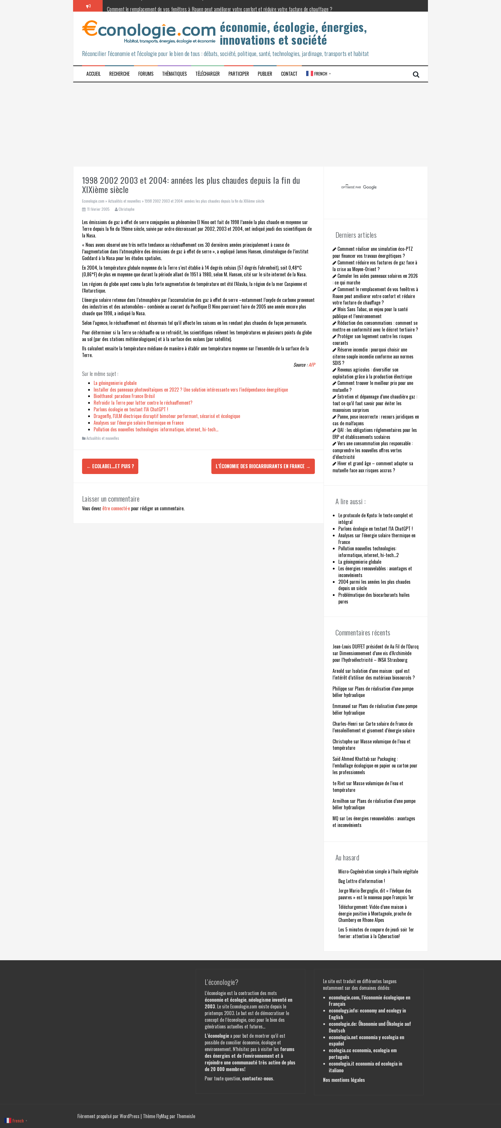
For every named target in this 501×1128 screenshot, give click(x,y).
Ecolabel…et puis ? (110, 466)
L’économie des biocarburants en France (263, 466)
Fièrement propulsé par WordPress (109, 1116)
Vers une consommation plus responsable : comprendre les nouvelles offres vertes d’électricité (373, 450)
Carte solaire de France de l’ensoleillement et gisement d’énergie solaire (374, 727)
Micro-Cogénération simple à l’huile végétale (378, 871)
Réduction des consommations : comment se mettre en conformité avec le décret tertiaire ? (375, 326)
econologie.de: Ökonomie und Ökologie (366, 1023)
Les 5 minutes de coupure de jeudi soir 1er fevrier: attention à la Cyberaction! (376, 933)
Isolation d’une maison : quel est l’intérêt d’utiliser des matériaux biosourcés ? (374, 674)
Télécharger (207, 74)
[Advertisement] (250, 123)
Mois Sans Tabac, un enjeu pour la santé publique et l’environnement (370, 312)
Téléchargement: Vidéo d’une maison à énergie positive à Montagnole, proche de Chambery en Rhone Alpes (374, 913)
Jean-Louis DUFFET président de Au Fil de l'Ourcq (376, 646)
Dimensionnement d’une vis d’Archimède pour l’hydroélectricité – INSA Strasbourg (372, 656)
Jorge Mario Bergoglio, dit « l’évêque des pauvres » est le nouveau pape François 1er (376, 894)
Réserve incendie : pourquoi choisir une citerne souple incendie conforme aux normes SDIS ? (373, 356)
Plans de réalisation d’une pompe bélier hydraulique (373, 692)
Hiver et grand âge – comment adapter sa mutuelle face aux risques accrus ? (373, 466)
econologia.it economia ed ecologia (363, 1063)
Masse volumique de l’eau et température (372, 745)
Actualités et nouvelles (124, 201)
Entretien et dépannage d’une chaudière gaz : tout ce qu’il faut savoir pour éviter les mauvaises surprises (375, 403)
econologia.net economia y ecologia (363, 1037)
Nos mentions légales (344, 1079)
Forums (145, 74)
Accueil (93, 74)
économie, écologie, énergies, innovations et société (293, 33)
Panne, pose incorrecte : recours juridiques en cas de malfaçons (376, 420)
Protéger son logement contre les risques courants (372, 339)
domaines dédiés (374, 987)
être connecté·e (116, 508)
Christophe (127, 209)
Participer (238, 74)
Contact (289, 74)
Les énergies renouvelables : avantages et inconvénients (374, 821)
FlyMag (162, 1116)
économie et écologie (225, 999)
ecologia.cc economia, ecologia (359, 1050)
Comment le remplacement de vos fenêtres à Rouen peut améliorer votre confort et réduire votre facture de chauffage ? (220, 5)
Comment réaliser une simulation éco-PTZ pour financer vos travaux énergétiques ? (373, 252)
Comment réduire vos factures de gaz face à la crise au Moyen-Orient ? (375, 266)
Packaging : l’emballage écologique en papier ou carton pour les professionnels (375, 765)
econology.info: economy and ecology (365, 1010)
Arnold (338, 670)
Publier (265, 74)
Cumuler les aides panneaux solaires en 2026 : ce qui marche (375, 279)
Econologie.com (93, 201)
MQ (335, 818)
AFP (311, 364)
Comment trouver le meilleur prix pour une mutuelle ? (373, 386)
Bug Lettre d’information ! (361, 880)
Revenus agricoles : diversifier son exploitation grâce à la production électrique (372, 373)
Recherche (119, 74)
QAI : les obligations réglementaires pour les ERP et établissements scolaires (375, 433)
